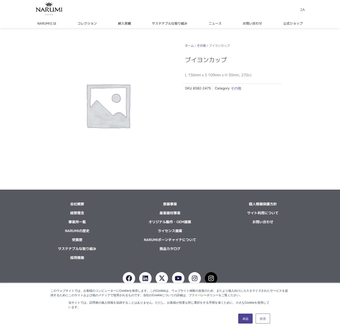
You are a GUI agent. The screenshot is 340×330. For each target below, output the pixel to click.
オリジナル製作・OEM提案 (170, 221)
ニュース (215, 23)
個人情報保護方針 (263, 204)
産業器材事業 (170, 212)
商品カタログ (170, 248)
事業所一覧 (77, 221)
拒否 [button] (263, 318)
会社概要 (77, 204)
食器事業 (170, 204)
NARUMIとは (46, 23)
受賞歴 (77, 239)
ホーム (189, 45)
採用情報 (77, 257)
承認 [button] (245, 318)
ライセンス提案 (170, 230)
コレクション (87, 23)
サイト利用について (263, 212)
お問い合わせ (252, 23)
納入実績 (124, 23)
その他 (201, 45)
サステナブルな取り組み (169, 23)
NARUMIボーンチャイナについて (170, 239)
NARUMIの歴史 (77, 230)
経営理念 (77, 212)
